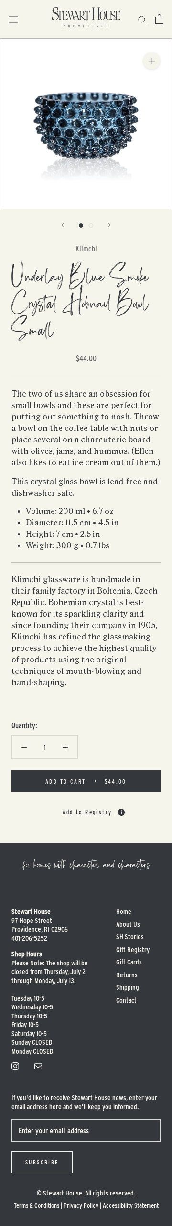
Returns (127, 974)
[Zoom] (151, 60)
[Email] (38, 1065)
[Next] (109, 225)
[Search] (142, 19)
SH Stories (130, 936)
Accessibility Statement (131, 1205)
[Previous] (63, 225)
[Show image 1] (81, 225)
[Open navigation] (13, 19)
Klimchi (86, 248)
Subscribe (42, 1162)
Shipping (127, 987)
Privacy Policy (81, 1205)
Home (123, 911)
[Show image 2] (91, 225)
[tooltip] (121, 812)
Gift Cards (129, 961)
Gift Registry (133, 949)
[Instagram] (15, 1065)
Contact (126, 1000)
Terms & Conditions (36, 1205)
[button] (86, 808)
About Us (128, 924)
